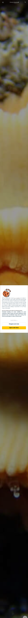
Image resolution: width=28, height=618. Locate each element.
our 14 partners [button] (17, 298)
